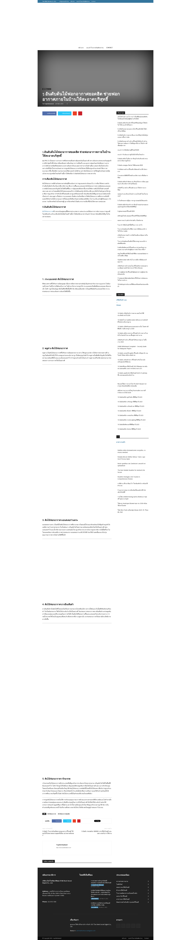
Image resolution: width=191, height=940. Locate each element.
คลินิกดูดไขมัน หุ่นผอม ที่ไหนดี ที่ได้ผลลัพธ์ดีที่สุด (132, 216)
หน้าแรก (73, 1)
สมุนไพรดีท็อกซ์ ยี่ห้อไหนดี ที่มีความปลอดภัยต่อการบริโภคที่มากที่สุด (133, 254)
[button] (146, 47)
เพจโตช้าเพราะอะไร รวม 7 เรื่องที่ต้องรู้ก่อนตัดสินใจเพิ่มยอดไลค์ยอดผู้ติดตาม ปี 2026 (132, 118)
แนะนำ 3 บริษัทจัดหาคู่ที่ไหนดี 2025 (128, 150)
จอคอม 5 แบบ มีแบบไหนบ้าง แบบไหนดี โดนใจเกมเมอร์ (133, 195)
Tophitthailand (49, 103)
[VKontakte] (144, 1)
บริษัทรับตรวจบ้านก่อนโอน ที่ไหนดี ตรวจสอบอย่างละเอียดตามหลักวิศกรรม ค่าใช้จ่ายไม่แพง (133, 267)
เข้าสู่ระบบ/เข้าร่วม (64, 1)
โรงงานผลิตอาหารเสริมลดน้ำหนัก (126, 893)
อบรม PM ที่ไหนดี (121, 896)
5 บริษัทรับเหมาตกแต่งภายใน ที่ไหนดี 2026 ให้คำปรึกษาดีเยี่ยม (132, 130)
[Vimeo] (141, 1)
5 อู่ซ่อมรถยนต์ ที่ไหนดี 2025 (126, 211)
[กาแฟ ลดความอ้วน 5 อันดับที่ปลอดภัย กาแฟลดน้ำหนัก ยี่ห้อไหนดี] (84, 883)
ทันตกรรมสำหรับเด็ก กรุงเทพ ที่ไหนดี (127, 902)
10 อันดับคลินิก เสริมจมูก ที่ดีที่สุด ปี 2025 (130, 402)
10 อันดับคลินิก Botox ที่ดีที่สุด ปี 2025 (129, 429)
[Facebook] (135, 1)
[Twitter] (138, 1)
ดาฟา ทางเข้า (120, 442)
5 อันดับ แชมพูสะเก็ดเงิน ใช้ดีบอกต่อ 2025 (130, 165)
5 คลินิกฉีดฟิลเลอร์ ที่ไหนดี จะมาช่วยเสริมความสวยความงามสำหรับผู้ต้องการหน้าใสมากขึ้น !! (132, 248)
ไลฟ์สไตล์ (119, 884)
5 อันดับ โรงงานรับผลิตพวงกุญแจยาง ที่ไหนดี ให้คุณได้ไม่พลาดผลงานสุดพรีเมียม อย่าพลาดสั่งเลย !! (58, 833)
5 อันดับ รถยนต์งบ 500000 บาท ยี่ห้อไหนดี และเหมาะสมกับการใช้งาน (96, 832)
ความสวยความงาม (122, 881)
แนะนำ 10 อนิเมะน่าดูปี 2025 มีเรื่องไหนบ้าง (131, 154)
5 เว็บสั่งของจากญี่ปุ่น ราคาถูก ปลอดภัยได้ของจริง (132, 200)
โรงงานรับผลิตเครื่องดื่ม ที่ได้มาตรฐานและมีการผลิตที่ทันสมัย (132, 242)
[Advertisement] (95, 30)
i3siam (118, 305)
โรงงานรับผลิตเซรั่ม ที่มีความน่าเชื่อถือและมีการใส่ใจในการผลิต (132, 230)
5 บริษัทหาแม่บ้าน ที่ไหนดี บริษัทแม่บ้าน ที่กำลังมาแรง (132, 170)
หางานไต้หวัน (95, 907)
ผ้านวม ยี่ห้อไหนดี (121, 890)
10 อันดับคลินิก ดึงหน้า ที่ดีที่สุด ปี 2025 (129, 411)
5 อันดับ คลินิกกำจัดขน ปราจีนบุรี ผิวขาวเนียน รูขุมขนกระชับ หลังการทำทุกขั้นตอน (133, 182)
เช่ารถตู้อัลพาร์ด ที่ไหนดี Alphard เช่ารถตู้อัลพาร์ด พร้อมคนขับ (133, 273)
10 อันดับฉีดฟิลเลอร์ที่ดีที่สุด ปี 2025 (128, 424)
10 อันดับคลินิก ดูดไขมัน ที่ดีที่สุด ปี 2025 (130, 397)
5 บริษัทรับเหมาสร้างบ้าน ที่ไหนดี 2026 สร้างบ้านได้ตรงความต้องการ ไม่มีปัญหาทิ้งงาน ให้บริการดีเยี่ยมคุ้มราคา (132, 143)
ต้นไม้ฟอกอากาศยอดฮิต (64, 814)
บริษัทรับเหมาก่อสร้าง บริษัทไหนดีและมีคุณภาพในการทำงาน (133, 236)
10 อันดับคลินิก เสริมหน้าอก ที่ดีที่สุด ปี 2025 (131, 406)
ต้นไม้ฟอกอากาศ (46, 89)
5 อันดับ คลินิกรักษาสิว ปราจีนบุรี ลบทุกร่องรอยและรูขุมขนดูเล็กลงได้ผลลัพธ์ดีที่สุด (133, 205)
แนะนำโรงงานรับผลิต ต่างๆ (83, 1)
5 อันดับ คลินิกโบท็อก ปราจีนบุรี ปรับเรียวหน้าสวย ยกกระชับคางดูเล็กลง (133, 159)
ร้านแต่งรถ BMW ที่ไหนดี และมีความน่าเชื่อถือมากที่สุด (133, 176)
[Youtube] (147, 1)
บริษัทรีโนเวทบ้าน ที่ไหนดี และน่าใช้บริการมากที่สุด (132, 189)
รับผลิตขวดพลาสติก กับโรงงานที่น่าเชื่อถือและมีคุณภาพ (132, 261)
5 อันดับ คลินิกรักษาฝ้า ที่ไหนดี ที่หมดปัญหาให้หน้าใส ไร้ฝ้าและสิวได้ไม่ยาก (133, 124)
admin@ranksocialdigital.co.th (85, 931)
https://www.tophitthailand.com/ (63, 847)
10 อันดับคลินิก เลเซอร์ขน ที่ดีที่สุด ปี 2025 (130, 415)
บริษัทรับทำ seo (121, 300)
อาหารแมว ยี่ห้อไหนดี (122, 899)
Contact (93, 1)
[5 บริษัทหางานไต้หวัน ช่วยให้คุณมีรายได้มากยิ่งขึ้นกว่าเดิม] (84, 905)
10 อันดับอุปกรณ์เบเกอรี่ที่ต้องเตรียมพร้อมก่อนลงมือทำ (133, 285)
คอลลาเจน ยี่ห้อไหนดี (122, 887)
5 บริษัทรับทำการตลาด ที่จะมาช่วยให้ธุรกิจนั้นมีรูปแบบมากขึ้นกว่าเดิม (133, 136)
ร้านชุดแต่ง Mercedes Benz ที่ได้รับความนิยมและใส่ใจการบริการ (133, 279)
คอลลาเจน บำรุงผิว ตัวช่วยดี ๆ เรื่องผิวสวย (130, 220)
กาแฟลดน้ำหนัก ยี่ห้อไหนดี (97, 885)
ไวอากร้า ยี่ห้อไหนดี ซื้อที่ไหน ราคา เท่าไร (130, 225)
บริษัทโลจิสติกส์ (95, 898)
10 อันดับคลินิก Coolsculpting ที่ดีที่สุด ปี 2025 (132, 420)
